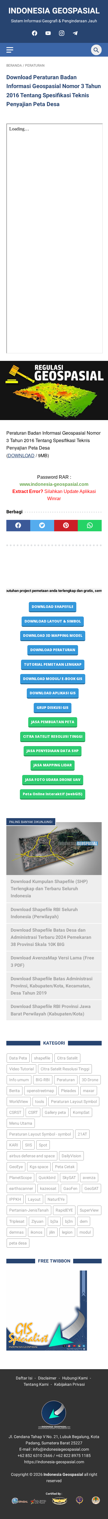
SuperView (89, 1210)
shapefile (42, 1058)
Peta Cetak (65, 1166)
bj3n (69, 1221)
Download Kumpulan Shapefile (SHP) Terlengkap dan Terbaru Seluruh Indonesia (49, 888)
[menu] (9, 50)
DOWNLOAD (21, 455)
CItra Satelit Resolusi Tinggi (65, 1069)
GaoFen (70, 1188)
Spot (43, 1145)
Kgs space (39, 1166)
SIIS (28, 1145)
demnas (16, 1232)
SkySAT (69, 1177)
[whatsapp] (90, 525)
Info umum (19, 1079)
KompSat (81, 1112)
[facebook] (34, 33)
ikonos (36, 1232)
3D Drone (90, 1079)
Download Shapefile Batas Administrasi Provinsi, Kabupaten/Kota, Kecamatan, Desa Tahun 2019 (51, 986)
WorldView (18, 1101)
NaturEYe (56, 1199)
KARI (13, 1145)
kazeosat (48, 1188)
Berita (14, 1090)
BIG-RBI (43, 1079)
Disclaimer (47, 1378)
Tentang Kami (36, 1384)
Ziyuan (37, 1221)
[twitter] (42, 525)
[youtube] (47, 33)
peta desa (18, 1243)
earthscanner (21, 1188)
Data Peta (18, 1058)
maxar (88, 1090)
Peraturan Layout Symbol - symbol (40, 1134)
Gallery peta (55, 1112)
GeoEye (16, 1166)
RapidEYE (64, 1210)
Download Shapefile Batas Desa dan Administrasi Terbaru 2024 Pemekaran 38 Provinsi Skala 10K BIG (51, 937)
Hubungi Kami (75, 1378)
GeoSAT (91, 1188)
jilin (52, 1232)
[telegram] (74, 33)
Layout (34, 1199)
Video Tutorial (21, 1069)
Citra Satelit (67, 1058)
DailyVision (71, 1156)
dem (84, 1221)
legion (67, 1232)
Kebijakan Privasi (69, 1384)
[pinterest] (66, 525)
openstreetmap (40, 1090)
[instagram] (61, 33)
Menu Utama (20, 1123)
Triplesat (16, 1221)
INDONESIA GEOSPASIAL (54, 10)
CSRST (15, 1112)
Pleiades (68, 1090)
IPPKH (15, 1199)
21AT (82, 1134)
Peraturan (66, 1079)
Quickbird (47, 1177)
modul (85, 1232)
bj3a (54, 1221)
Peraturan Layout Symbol (74, 1101)
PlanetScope (20, 1177)
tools (39, 1101)
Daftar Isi (24, 1378)
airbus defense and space (32, 1156)
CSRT (33, 1112)
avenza (89, 1177)
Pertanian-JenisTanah (29, 1210)
